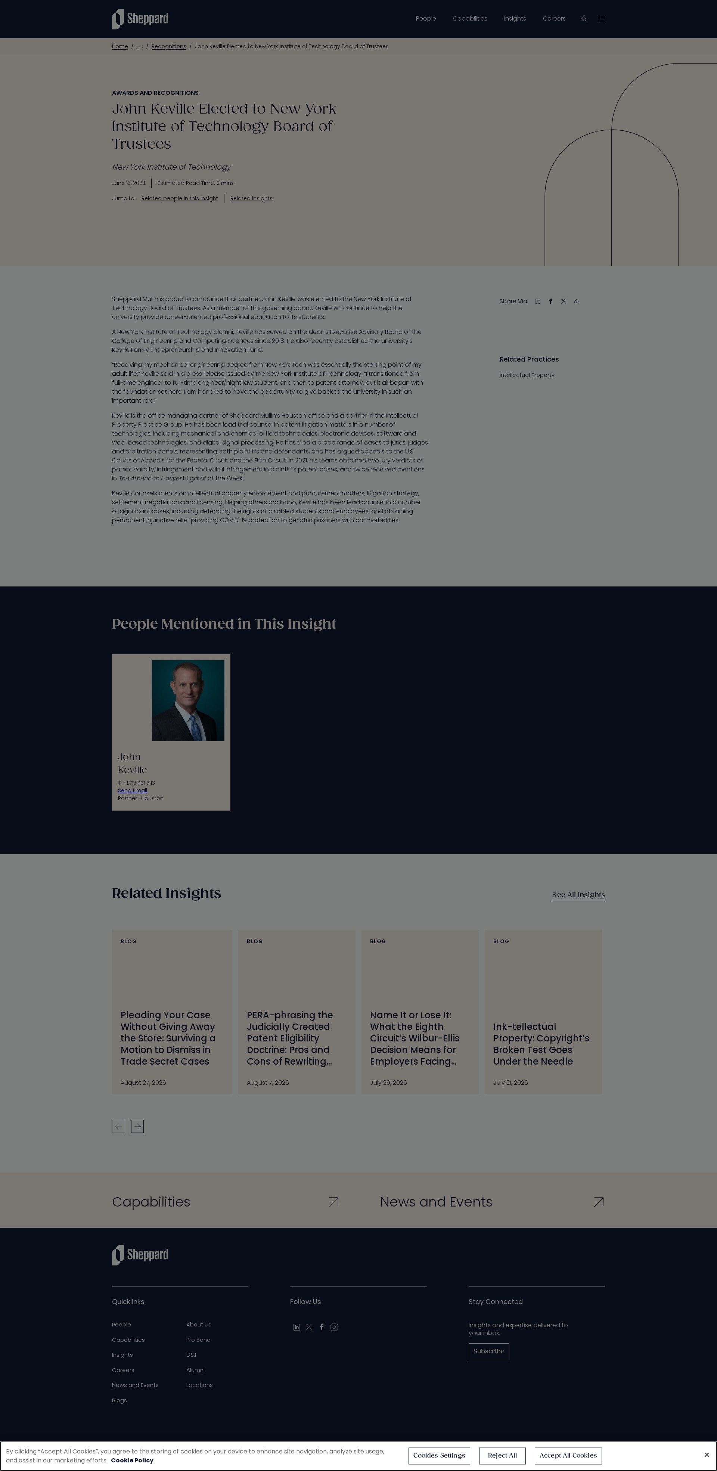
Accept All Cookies (568, 1455)
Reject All (502, 1455)
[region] (358, 1456)
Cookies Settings (439, 1455)
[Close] (707, 1455)
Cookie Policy (132, 1460)
